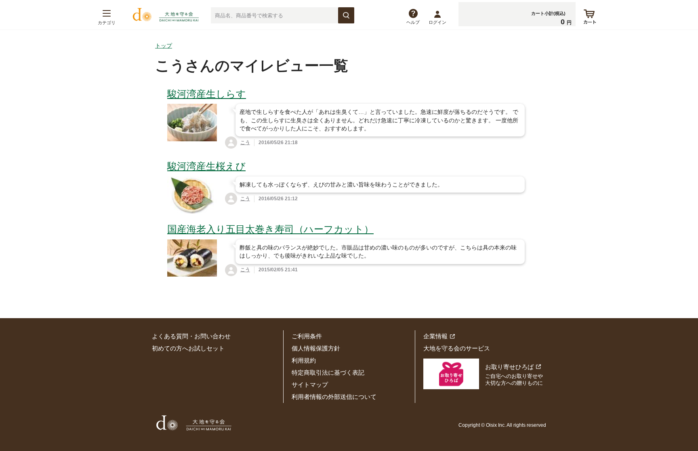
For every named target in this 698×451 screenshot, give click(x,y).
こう (245, 142)
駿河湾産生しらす (206, 93)
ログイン (437, 22)
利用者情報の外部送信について (334, 396)
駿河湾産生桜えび (206, 166)
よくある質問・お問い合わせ (191, 336)
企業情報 (435, 336)
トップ (163, 45)
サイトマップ (310, 384)
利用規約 (304, 360)
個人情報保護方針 (316, 348)
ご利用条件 (307, 336)
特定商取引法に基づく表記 (328, 372)
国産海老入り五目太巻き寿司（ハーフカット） (270, 229)
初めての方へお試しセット (188, 348)
